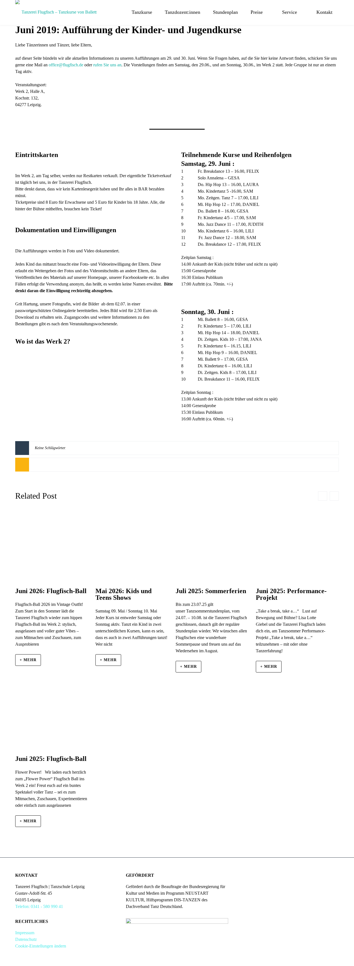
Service (289, 12)
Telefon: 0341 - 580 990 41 (39, 906)
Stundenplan (225, 12)
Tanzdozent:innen (182, 12)
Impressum (24, 932)
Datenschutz (26, 939)
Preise (257, 12)
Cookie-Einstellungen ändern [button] (40, 946)
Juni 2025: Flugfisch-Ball (51, 758)
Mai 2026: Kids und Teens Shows (123, 594)
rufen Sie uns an (107, 64)
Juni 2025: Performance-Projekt (291, 594)
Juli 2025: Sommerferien (211, 591)
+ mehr (28, 660)
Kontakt (324, 12)
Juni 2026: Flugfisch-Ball (51, 591)
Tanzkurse (142, 12)
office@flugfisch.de (66, 64)
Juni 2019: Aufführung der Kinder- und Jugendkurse (128, 29)
